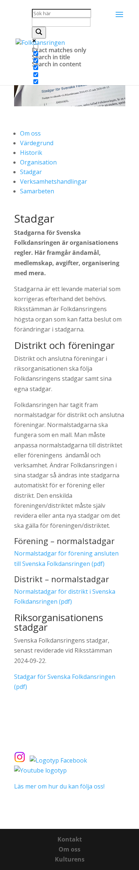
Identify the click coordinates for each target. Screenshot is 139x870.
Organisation (38, 162)
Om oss (30, 133)
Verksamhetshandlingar (53, 181)
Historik (31, 153)
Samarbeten (37, 191)
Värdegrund (36, 143)
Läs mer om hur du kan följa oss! (59, 786)
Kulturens (70, 859)
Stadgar (31, 172)
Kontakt (69, 839)
